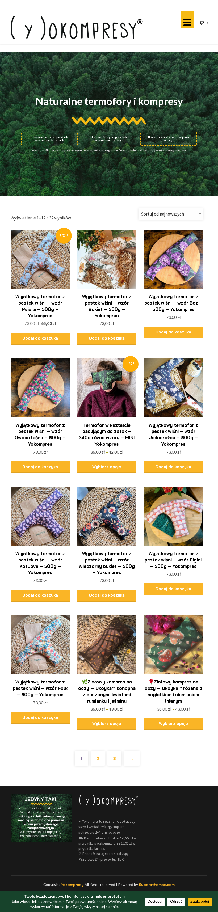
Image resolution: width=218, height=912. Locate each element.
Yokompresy (72, 884)
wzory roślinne (43, 150)
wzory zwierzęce (69, 150)
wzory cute (109, 150)
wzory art (91, 150)
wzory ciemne (175, 150)
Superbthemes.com (157, 884)
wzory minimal (131, 150)
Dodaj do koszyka (40, 338)
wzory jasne (153, 150)
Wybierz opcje (106, 466)
